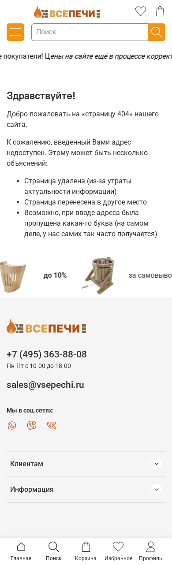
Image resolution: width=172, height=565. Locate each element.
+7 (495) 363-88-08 (47, 354)
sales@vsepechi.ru (45, 384)
